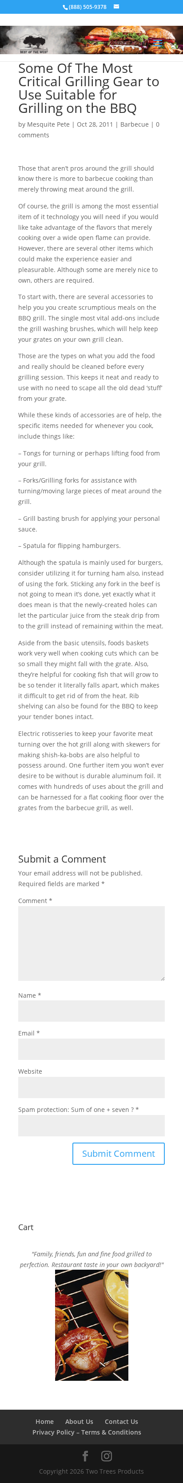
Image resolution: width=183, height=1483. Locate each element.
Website (30, 1071)
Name (29, 995)
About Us (79, 1421)
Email (29, 1033)
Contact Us (121, 1421)
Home (45, 1421)
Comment (35, 900)
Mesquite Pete (48, 124)
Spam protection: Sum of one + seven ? (76, 1109)
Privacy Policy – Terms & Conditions (86, 1432)
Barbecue (134, 124)
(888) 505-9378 (88, 7)
